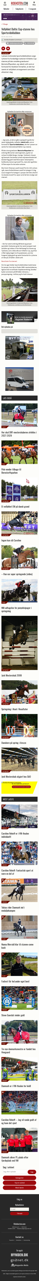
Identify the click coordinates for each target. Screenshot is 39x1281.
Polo (3, 464)
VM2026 (4, 828)
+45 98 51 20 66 (11, 1228)
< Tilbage (4, 24)
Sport (4, 427)
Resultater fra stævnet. (9, 261)
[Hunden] (19, 1255)
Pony (3, 602)
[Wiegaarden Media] (19, 1265)
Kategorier (20, 1178)
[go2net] (19, 1260)
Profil (3, 939)
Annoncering (27, 1240)
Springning (5, 53)
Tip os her (11, 1240)
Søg (31, 1172)
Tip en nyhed (19, 1183)
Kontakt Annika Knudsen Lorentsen (21, 787)
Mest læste (19, 1188)
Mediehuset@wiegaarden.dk (24, 1228)
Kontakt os (18, 1240)
